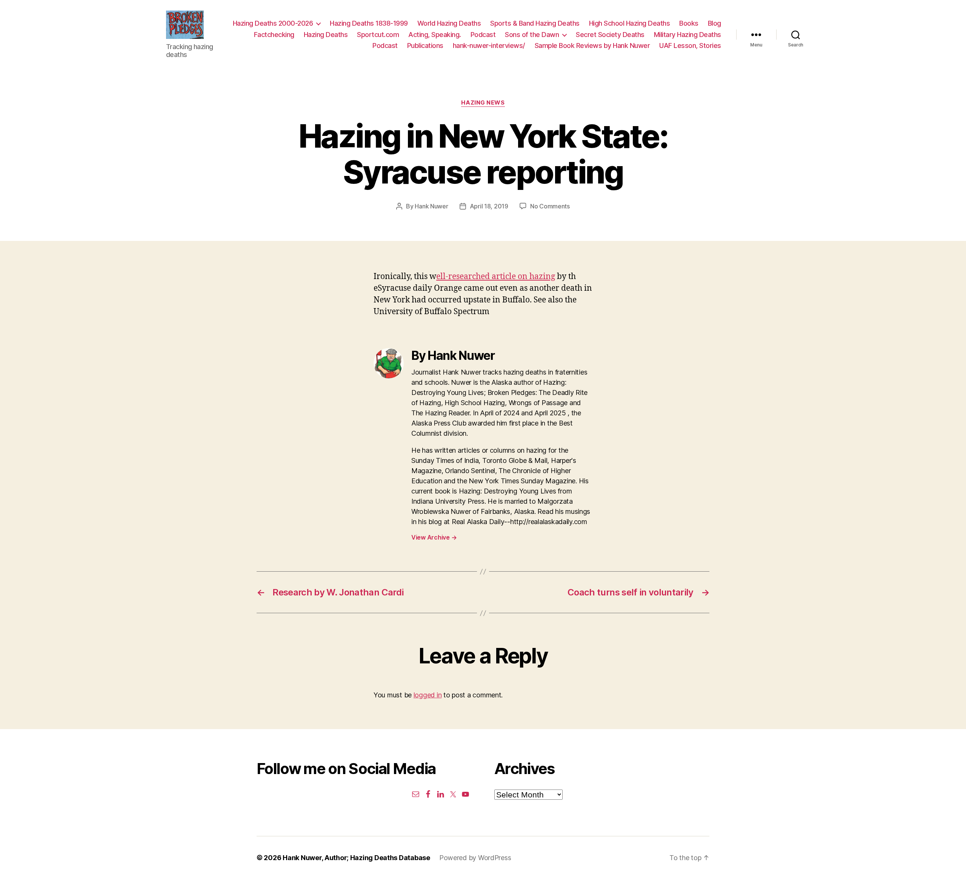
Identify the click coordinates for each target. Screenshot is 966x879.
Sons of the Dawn (532, 35)
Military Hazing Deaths (687, 35)
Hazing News (483, 102)
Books (688, 23)
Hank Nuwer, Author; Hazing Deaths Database (356, 858)
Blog (714, 23)
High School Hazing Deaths (629, 23)
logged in (428, 695)
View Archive (434, 537)
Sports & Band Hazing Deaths (535, 23)
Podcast (483, 35)
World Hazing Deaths (449, 23)
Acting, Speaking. (434, 35)
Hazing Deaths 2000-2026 (273, 23)
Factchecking (274, 35)
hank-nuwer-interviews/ (489, 45)
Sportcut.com (378, 35)
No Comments (550, 206)
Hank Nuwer (431, 206)
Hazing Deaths (326, 35)
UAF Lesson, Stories (690, 45)
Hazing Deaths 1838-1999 (369, 23)
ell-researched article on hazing (495, 276)
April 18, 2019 (489, 206)
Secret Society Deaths (610, 35)
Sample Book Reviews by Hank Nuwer (592, 45)
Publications (425, 45)
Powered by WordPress (475, 858)
